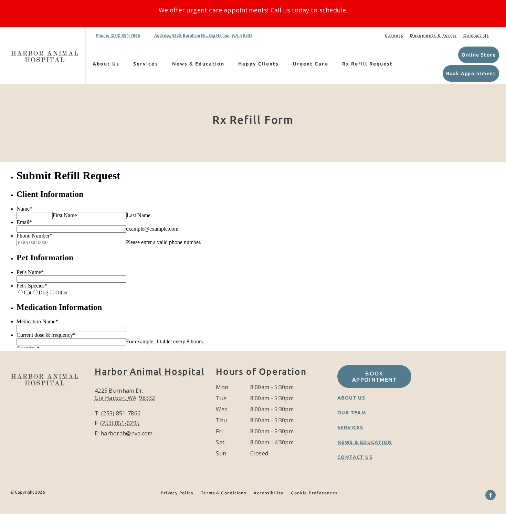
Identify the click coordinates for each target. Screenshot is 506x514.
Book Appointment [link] (471, 73)
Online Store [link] (479, 55)
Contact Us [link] (476, 35)
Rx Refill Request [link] (367, 64)
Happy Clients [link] (258, 64)
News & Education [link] (198, 64)
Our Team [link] (351, 412)
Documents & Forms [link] (433, 35)
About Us (106, 64)
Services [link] (145, 64)
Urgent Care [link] (310, 64)
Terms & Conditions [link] (223, 493)
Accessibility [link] (268, 493)
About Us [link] (351, 398)
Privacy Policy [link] (177, 493)
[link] (44, 55)
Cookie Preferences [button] (314, 493)
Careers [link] (394, 35)
